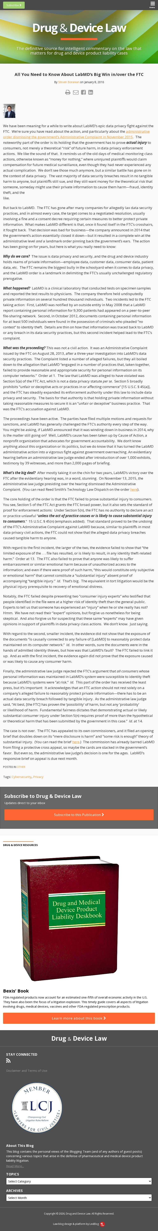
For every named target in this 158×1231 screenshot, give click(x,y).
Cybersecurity (21, 777)
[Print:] (67, 92)
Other (21, 767)
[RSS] (8, 1061)
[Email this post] (76, 92)
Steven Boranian (68, 82)
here (133, 489)
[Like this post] (83, 92)
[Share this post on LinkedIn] (90, 92)
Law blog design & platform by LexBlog (76, 1224)
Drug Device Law (79, 27)
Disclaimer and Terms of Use (26, 1070)
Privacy (38, 777)
